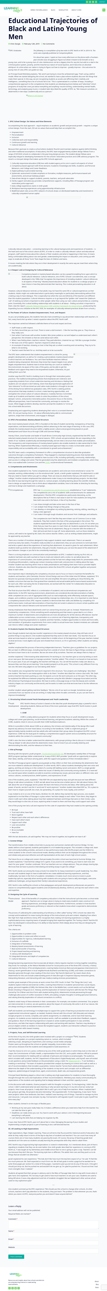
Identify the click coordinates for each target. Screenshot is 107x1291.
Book (97, 1287)
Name (11, 1231)
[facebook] (96, 2)
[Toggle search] (103, 10)
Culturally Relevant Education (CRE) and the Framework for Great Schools (53, 306)
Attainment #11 (75, 1061)
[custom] (93, 2)
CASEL (47, 462)
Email (11, 1239)
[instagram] (90, 2)
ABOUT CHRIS (76, 10)
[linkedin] (87, 2)
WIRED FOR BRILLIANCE (39, 10)
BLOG (53, 10)
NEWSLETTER (63, 10)
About (97, 1281)
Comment (12, 1219)
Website (11, 1247)
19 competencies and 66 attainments (55, 490)
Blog (97, 1284)
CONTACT (102, 2)
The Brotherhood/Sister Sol (52, 754)
